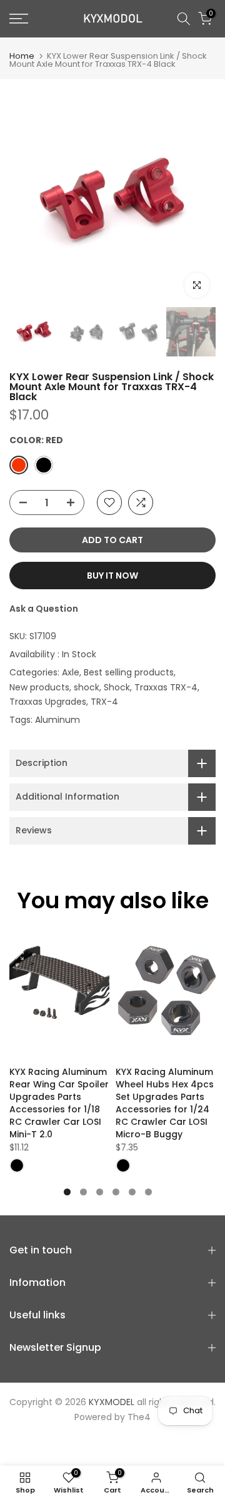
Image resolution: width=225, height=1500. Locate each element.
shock (86, 687)
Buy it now (112, 575)
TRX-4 (104, 701)
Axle (70, 672)
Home (21, 56)
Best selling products (129, 672)
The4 (139, 1417)
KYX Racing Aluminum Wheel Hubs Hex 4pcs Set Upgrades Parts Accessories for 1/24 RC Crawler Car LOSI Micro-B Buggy (165, 1103)
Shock (117, 687)
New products (39, 687)
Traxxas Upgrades (47, 701)
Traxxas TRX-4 (166, 687)
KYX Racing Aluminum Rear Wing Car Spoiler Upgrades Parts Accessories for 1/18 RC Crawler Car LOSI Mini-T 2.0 (59, 1103)
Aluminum (57, 719)
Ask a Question (43, 608)
